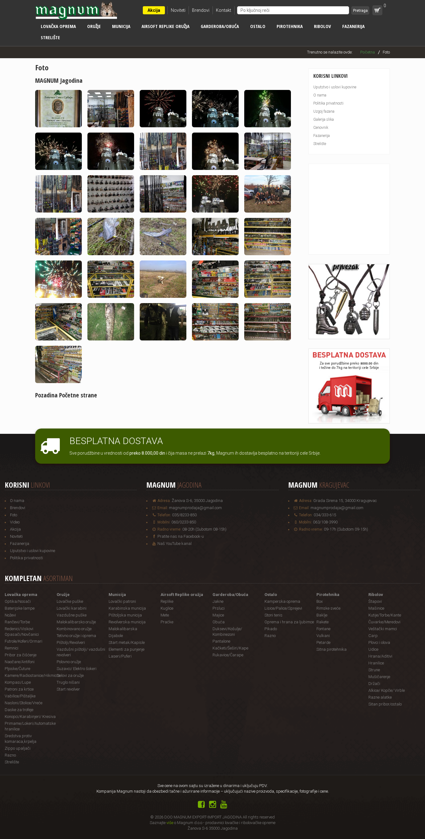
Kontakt (223, 10)
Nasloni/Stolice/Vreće (23, 703)
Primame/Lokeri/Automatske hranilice (30, 726)
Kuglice (167, 608)
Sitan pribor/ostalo (385, 704)
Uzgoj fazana (323, 111)
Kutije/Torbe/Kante (384, 615)
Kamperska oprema (282, 601)
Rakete (322, 622)
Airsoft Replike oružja (165, 26)
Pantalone (221, 641)
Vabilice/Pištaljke (20, 696)
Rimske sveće (328, 608)
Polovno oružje (69, 661)
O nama (319, 95)
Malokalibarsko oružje (76, 622)
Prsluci (219, 608)
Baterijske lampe (20, 608)
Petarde (323, 642)
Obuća (219, 622)
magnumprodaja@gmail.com (195, 507)
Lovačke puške (70, 601)
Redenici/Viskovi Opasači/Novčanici (22, 631)
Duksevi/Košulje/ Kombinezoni (227, 631)
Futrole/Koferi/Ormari (23, 641)
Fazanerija (353, 26)
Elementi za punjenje (126, 649)
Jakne (218, 601)
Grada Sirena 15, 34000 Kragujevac (345, 500)
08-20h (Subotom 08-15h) (204, 529)
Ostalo (257, 26)
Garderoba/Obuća (220, 26)
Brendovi (200, 10)
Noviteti (178, 10)
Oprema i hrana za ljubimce (289, 622)
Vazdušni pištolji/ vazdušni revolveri (81, 652)
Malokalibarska (123, 628)
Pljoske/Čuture (17, 668)
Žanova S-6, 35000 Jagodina (197, 500)
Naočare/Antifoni (20, 661)
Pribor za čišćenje (20, 655)
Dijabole (116, 635)
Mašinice (376, 608)
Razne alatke (380, 697)
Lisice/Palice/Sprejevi (283, 608)
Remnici (11, 648)
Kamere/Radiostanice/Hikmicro (31, 675)
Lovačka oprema (58, 26)
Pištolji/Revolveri (71, 642)
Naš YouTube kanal (174, 543)
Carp (373, 635)
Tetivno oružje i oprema (76, 635)
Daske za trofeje (19, 709)
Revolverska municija (127, 622)
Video (15, 522)
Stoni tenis (273, 615)
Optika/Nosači (18, 601)
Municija (121, 26)
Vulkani (323, 635)
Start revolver (68, 689)
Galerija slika (323, 119)
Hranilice (376, 663)
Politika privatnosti (328, 103)
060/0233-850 (183, 522)
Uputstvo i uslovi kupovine (334, 87)
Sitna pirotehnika (331, 649)
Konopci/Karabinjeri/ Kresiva (30, 716)
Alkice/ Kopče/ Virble (386, 690)
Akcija (153, 10)
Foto (13, 515)
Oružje (94, 26)
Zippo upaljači (17, 748)
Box (319, 601)
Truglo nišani (68, 682)
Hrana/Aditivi (380, 656)
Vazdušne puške (71, 615)
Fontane (323, 628)
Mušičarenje (379, 676)
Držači (374, 683)
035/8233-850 (184, 515)
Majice (218, 615)
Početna (367, 52)
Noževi (10, 615)
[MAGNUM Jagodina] (60, 131)
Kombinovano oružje (74, 628)
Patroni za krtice (19, 689)
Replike (167, 601)
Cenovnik (320, 127)
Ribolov (322, 26)
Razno (10, 755)
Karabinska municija (127, 608)
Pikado (270, 628)
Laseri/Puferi (120, 656)
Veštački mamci (382, 628)
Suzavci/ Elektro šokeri (76, 668)
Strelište (50, 37)
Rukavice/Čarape (228, 655)
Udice (373, 649)
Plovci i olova (379, 642)
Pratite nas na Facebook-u (180, 536)
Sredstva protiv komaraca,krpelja (20, 739)
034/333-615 (325, 515)
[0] (377, 10)
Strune (374, 670)
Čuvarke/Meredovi (384, 622)
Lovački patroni (122, 601)
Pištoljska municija (125, 615)
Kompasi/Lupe (18, 682)
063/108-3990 (325, 522)
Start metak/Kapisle (127, 642)
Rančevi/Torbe (17, 622)
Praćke (167, 622)
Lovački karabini (71, 608)
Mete (165, 615)
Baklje (321, 615)
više (169, 822)
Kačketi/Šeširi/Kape (230, 648)
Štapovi (375, 601)
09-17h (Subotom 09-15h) (346, 529)
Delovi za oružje (70, 675)
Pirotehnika (290, 26)
